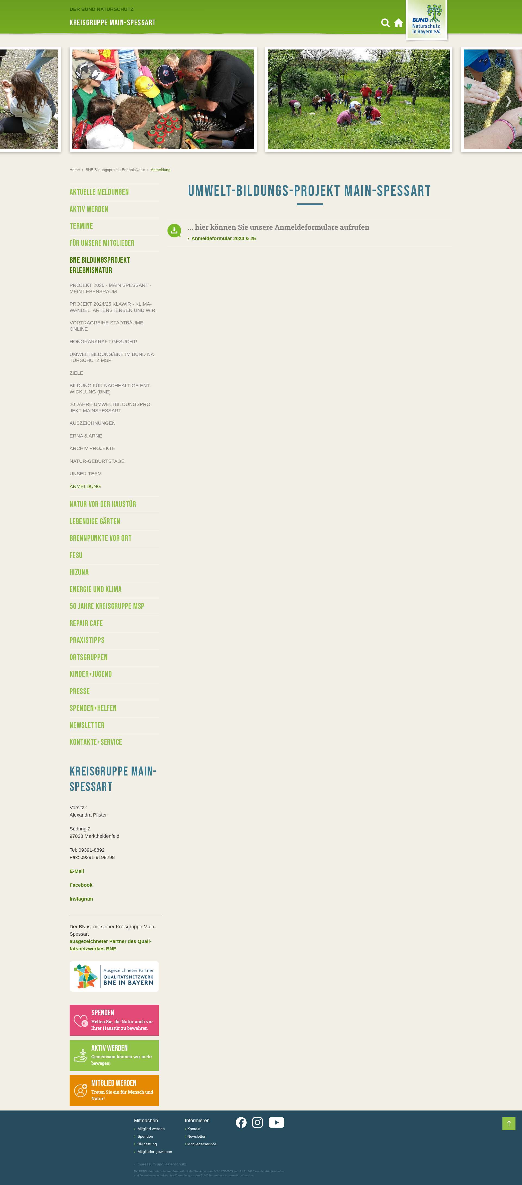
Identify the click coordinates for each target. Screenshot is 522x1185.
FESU (76, 555)
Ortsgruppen (89, 657)
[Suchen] (385, 22)
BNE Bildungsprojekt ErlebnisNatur (115, 169)
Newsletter (87, 725)
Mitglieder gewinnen (154, 1151)
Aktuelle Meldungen (99, 192)
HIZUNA (79, 572)
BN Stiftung (146, 1144)
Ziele (76, 373)
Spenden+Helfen (93, 708)
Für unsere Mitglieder (102, 243)
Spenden (144, 1136)
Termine (81, 226)
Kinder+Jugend (91, 674)
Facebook (81, 885)
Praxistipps (87, 640)
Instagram (81, 899)
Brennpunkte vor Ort (101, 538)
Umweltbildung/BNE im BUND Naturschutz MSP (113, 357)
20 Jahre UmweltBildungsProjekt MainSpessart (111, 407)
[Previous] (13, 101)
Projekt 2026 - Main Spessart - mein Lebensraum (110, 288)
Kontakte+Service (96, 742)
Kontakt (193, 1129)
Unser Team (86, 473)
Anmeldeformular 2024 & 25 (222, 238)
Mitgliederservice (201, 1144)
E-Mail (77, 871)
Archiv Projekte (92, 448)
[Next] (508, 101)
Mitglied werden (150, 1129)
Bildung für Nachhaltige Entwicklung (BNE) (110, 389)
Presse (80, 691)
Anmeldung (85, 486)
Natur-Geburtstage (97, 461)
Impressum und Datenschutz (160, 1164)
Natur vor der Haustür (103, 504)
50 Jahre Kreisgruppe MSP (107, 606)
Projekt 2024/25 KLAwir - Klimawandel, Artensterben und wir (112, 307)
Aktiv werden (89, 209)
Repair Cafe (86, 623)
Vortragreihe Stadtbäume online (106, 326)
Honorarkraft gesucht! (103, 341)
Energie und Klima (96, 589)
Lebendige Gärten (95, 521)
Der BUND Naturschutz (101, 9)
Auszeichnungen (93, 423)
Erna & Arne (86, 436)
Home (75, 169)
